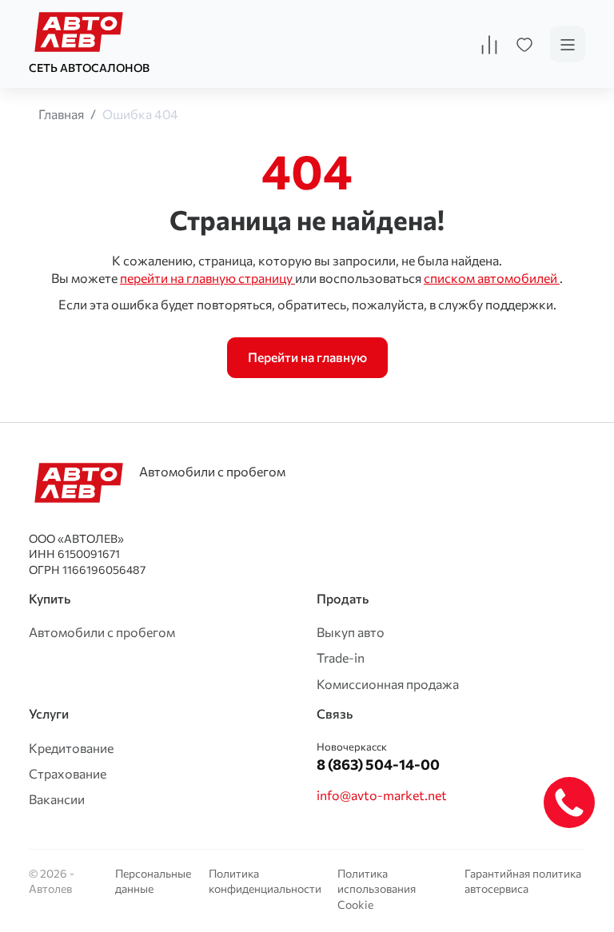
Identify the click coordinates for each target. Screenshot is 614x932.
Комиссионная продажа (388, 683)
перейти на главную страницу (207, 277)
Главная (61, 113)
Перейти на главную (307, 356)
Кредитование (71, 747)
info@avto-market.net (382, 795)
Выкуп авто (351, 631)
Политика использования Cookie (376, 888)
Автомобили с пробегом (102, 631)
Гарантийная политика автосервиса (522, 881)
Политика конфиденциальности (265, 881)
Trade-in (341, 657)
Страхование (67, 773)
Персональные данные (153, 881)
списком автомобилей (492, 277)
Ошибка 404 (140, 113)
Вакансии (57, 799)
